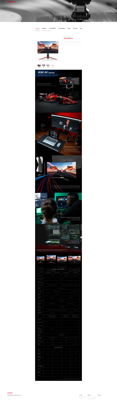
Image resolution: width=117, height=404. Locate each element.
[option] (48, 50)
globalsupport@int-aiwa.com (83, 398)
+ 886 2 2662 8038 (83, 396)
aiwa (11, 2)
